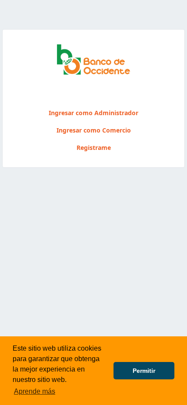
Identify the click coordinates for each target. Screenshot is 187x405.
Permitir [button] (144, 370)
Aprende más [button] (34, 391)
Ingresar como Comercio (94, 130)
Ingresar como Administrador (93, 113)
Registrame (94, 147)
